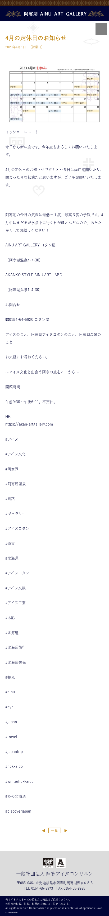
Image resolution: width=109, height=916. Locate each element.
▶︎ (65, 830)
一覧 (54, 830)
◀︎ (43, 830)
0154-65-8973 (42, 888)
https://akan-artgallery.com (29, 424)
